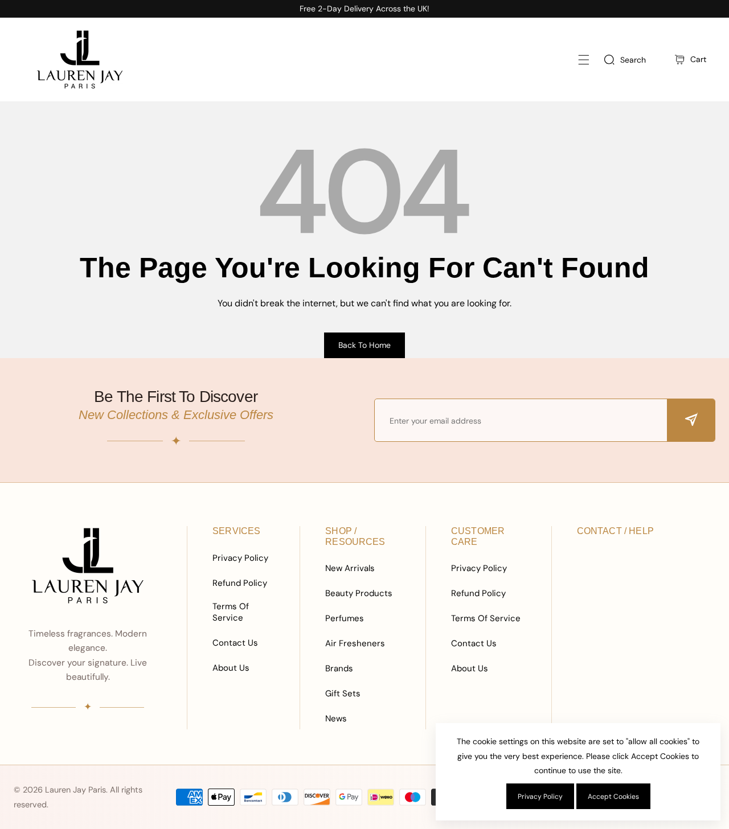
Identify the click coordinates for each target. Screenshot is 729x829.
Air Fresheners (355, 643)
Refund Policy (239, 583)
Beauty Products (358, 593)
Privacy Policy (240, 558)
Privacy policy (540, 796)
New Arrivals (350, 568)
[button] (583, 59)
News (336, 718)
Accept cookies (613, 796)
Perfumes (344, 618)
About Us (230, 668)
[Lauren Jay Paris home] (88, 565)
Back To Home (364, 345)
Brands (339, 668)
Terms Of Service (230, 612)
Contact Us (235, 643)
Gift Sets (343, 693)
